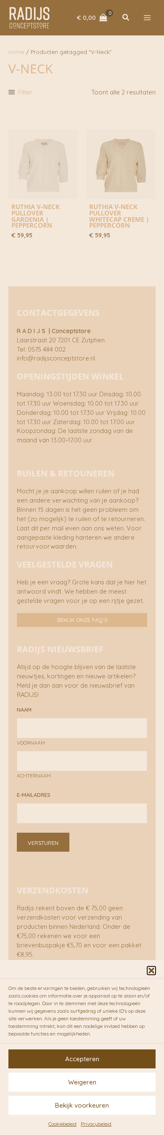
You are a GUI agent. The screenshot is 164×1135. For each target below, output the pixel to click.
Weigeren (82, 1082)
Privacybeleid (96, 1124)
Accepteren (82, 1059)
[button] (151, 970)
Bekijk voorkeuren (82, 1105)
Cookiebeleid (62, 1124)
